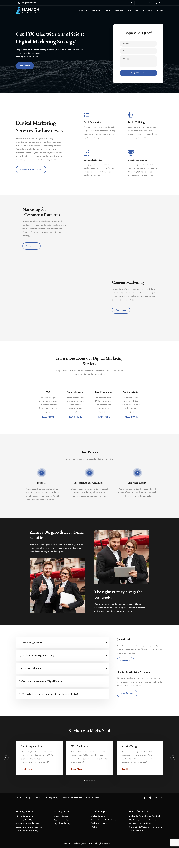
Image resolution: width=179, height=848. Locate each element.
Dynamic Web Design (26, 820)
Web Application (99, 823)
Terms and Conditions (72, 798)
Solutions (120, 10)
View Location (136, 831)
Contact (159, 10)
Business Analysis (61, 816)
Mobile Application (24, 816)
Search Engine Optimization (29, 827)
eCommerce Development (28, 823)
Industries (133, 10)
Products (96, 10)
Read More (26, 769)
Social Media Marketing (27, 831)
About (18, 798)
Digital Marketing (62, 823)
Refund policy (92, 798)
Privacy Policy (52, 798)
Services (83, 10)
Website (95, 827)
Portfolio (147, 10)
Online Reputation (99, 816)
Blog (28, 798)
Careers (37, 798)
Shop (108, 10)
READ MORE (47, 417)
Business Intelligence (63, 820)
